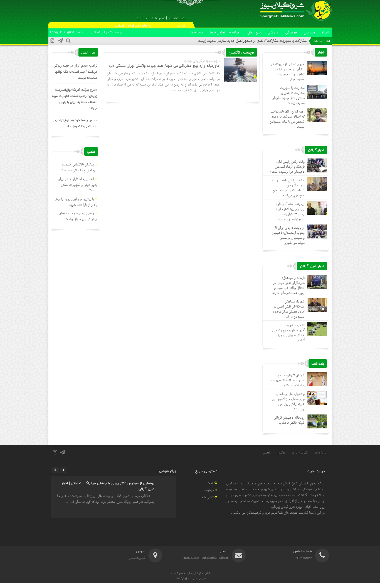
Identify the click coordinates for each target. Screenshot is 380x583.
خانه (211, 483)
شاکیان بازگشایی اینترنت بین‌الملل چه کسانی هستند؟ (79, 168)
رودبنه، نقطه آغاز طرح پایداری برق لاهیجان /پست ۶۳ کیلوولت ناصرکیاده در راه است (290, 211)
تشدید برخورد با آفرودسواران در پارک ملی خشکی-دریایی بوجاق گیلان (288, 333)
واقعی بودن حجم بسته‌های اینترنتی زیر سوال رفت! (78, 216)
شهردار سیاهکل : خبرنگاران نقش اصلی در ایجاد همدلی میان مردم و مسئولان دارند (288, 309)
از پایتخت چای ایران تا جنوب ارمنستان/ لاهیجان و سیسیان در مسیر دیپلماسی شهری (288, 235)
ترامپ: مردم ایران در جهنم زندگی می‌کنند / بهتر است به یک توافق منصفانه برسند (75, 72)
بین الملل (254, 32)
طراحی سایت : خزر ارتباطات (190, 578)
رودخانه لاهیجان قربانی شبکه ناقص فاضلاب (289, 420)
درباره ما (196, 32)
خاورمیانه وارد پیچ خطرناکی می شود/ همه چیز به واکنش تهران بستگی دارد (164, 66)
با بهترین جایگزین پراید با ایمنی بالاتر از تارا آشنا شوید (75, 202)
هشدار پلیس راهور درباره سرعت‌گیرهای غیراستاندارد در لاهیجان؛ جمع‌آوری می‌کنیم (288, 188)
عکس (281, 452)
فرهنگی (291, 32)
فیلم (266, 452)
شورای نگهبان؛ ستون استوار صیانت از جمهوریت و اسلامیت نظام (287, 381)
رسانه (236, 32)
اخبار (325, 32)
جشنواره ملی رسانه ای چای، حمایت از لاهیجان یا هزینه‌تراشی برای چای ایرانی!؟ (288, 401)
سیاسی (309, 32)
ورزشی (272, 32)
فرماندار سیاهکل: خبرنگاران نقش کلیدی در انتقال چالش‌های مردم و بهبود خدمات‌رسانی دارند (288, 285)
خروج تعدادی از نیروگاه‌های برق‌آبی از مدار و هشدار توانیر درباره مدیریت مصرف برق (287, 72)
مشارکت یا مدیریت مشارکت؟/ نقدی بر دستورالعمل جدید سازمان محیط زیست (252, 41)
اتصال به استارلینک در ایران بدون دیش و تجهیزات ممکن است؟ (77, 185)
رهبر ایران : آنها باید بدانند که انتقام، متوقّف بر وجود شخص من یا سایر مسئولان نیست (287, 119)
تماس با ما (217, 32)
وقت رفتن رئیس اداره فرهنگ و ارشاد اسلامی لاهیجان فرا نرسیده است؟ (287, 167)
